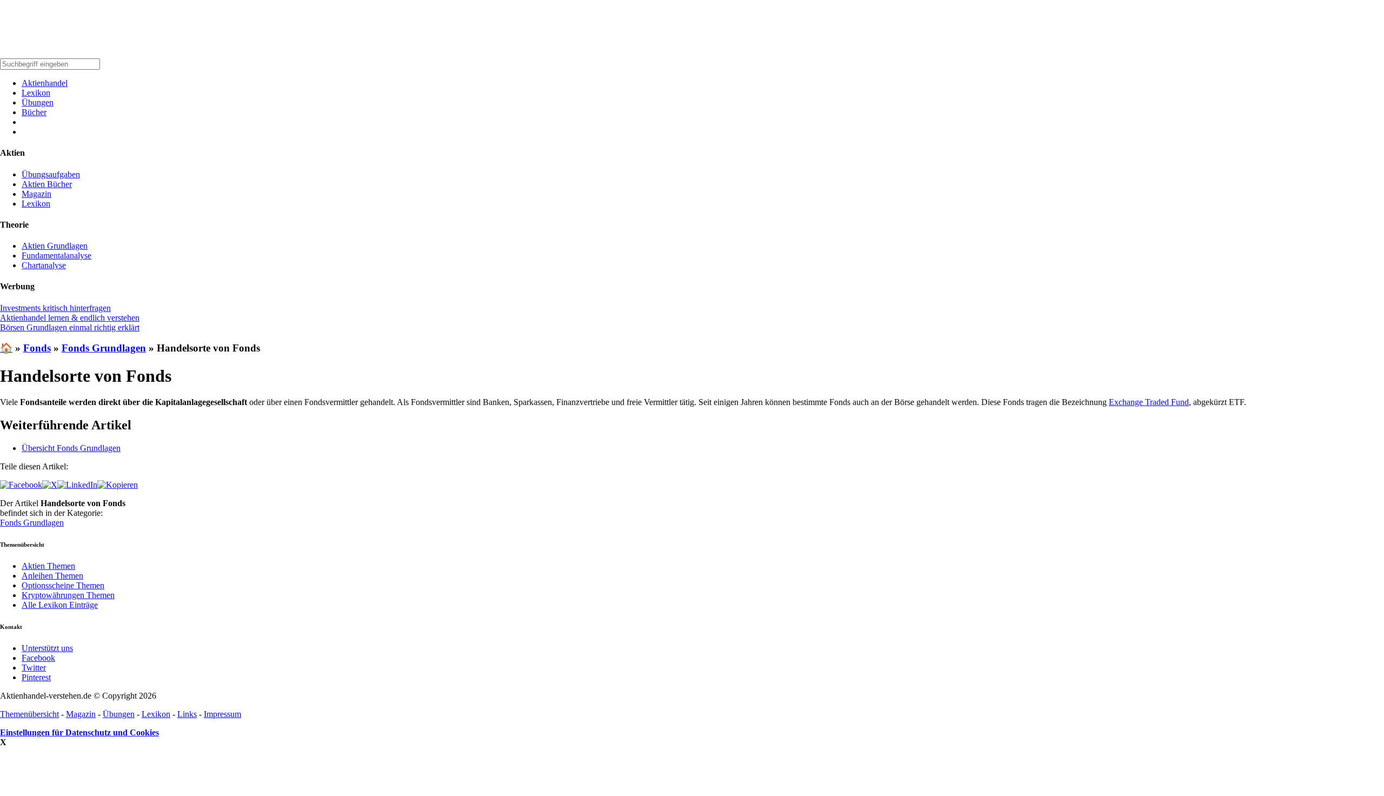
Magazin (36, 193)
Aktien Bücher (47, 184)
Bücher (34, 112)
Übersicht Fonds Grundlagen (71, 448)
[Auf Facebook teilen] (21, 484)
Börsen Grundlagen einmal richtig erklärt (69, 327)
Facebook (38, 657)
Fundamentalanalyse (56, 255)
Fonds (37, 348)
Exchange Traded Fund (1149, 402)
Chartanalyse (44, 265)
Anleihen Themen (52, 575)
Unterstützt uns (47, 648)
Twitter (34, 667)
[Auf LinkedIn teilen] (77, 484)
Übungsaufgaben (51, 174)
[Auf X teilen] (49, 484)
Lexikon (36, 92)
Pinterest (36, 677)
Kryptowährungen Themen (68, 595)
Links (187, 714)
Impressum (222, 714)
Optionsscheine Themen (63, 585)
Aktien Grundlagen (55, 245)
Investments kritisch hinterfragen (55, 308)
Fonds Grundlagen (104, 348)
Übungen (38, 102)
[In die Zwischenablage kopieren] (117, 484)
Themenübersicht (29, 714)
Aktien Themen (48, 566)
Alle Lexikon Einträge (60, 604)
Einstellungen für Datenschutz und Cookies (79, 732)
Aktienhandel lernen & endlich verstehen (69, 317)
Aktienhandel (45, 83)
